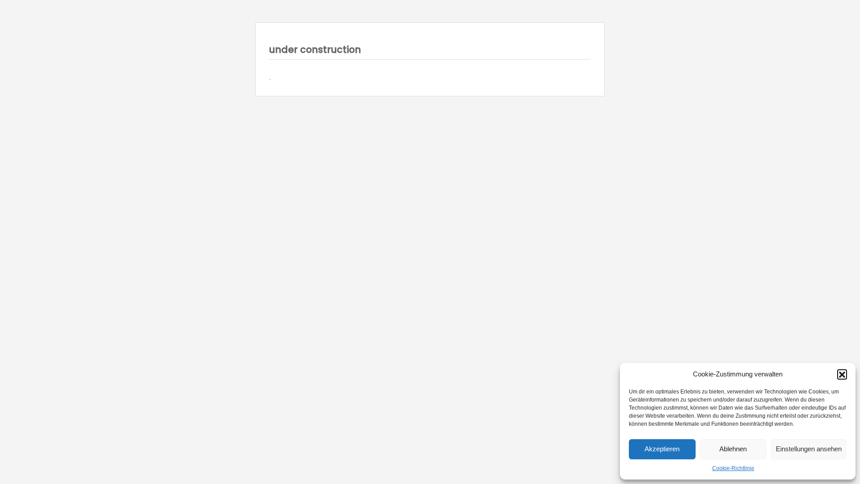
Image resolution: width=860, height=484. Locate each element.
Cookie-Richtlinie (733, 468)
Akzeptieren (662, 449)
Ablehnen (733, 449)
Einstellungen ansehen (809, 449)
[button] (842, 374)
